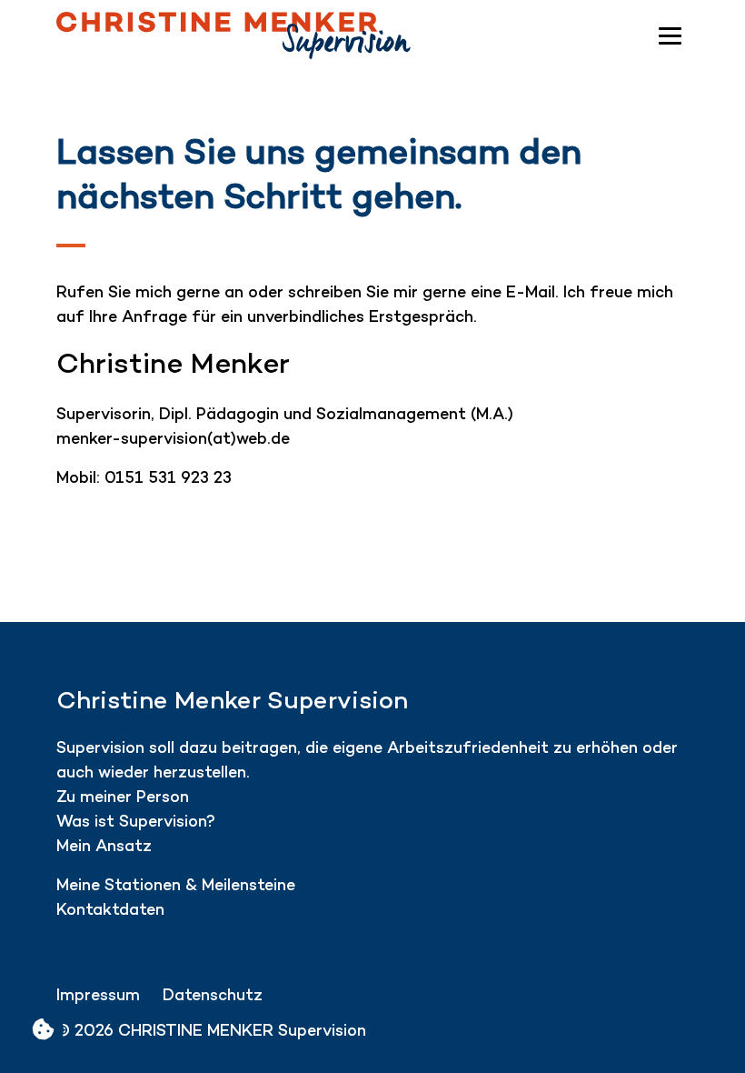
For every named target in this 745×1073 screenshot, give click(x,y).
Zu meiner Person (122, 798)
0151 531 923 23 (168, 478)
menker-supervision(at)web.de (173, 439)
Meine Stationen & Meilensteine (175, 886)
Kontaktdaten (110, 910)
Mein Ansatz (104, 847)
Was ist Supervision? (138, 822)
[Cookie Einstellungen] (43, 1029)
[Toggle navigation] (670, 35)
